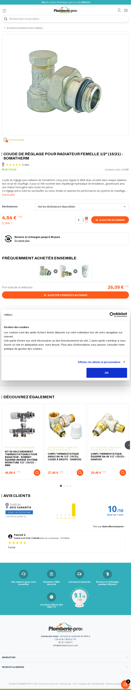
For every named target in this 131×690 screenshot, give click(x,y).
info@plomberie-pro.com (65, 645)
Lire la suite (8, 194)
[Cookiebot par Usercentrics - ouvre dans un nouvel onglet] (112, 314)
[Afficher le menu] (4, 10)
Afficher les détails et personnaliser (99, 361)
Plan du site (65, 683)
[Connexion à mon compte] (119, 10)
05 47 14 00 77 (65, 642)
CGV (75, 683)
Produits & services (13, 667)
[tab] (61, 486)
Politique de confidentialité (91, 683)
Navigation (8, 657)
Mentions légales (114, 683)
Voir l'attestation (19, 512)
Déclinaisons (10, 206)
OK (107, 372)
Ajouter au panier (112, 220)
